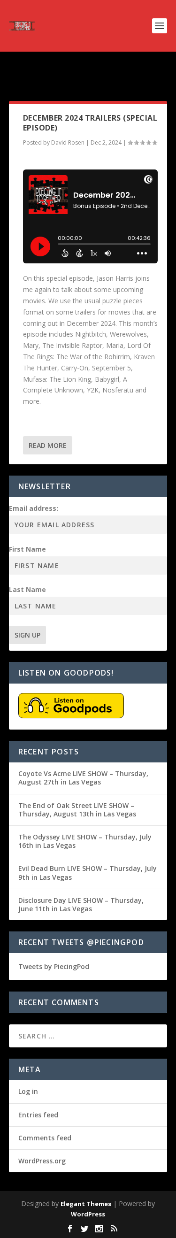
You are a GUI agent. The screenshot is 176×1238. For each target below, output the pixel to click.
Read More (48, 445)
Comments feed (44, 1137)
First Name (27, 549)
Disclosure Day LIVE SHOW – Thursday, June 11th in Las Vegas (81, 904)
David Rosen (67, 142)
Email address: (33, 508)
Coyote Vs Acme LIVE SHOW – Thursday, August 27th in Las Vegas (83, 777)
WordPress (88, 1214)
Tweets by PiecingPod (53, 966)
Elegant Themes (86, 1204)
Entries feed (38, 1114)
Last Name (27, 589)
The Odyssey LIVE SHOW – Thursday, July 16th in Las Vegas (85, 841)
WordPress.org (42, 1160)
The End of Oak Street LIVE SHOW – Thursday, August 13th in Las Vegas (77, 809)
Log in (28, 1091)
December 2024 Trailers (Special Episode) (90, 123)
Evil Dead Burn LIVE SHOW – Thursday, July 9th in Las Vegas (87, 872)
